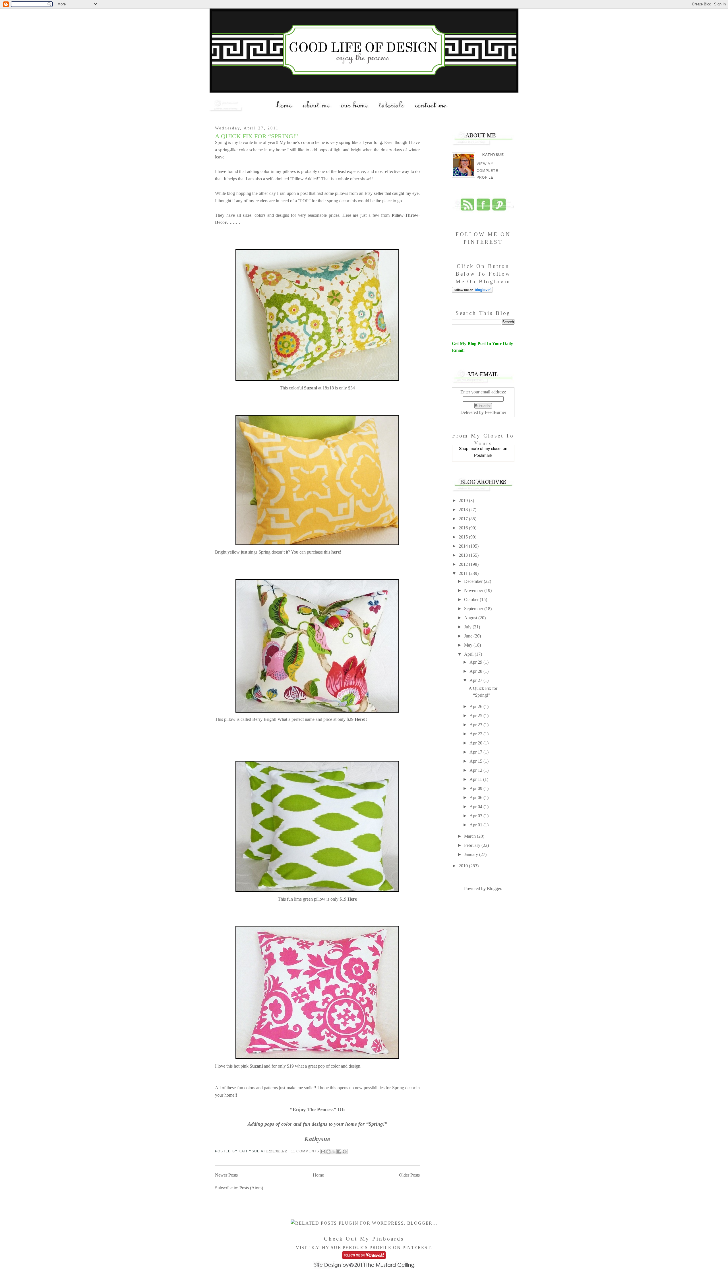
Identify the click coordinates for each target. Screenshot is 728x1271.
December (474, 581)
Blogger (494, 888)
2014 (464, 546)
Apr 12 (476, 770)
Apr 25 (476, 715)
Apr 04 (476, 806)
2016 (464, 527)
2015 (464, 537)
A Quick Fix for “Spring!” (256, 136)
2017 (464, 518)
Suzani (256, 1066)
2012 (464, 564)
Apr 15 (476, 761)
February (472, 845)
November (474, 590)
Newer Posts (226, 1175)
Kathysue (493, 155)
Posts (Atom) (251, 1187)
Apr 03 (476, 815)
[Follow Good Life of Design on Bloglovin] (472, 291)
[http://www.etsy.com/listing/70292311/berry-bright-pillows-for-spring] (317, 891)
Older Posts (409, 1175)
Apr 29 (476, 662)
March (470, 836)
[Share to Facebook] (339, 1151)
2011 (464, 573)
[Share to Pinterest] (345, 1151)
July (468, 626)
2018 (464, 509)
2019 (464, 500)
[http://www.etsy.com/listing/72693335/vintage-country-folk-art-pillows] (317, 712)
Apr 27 (476, 680)
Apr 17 (476, 752)
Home (318, 1175)
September (474, 608)
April (469, 654)
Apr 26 (476, 706)
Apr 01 (476, 824)
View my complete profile (487, 170)
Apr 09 (476, 788)
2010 (464, 865)
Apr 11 (476, 779)
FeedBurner (495, 412)
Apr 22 (476, 733)
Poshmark (483, 455)
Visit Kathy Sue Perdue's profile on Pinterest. (364, 1247)
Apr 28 (476, 671)
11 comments (305, 1151)
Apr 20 (476, 742)
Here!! (361, 719)
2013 (464, 555)
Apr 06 (476, 797)
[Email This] (323, 1151)
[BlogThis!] (328, 1151)
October (472, 599)
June (468, 636)
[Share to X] (334, 1151)
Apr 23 (476, 724)
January (471, 854)
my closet (493, 448)
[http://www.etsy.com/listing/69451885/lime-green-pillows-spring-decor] (317, 1058)
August (471, 617)
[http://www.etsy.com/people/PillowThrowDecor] (317, 380)
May (468, 645)
